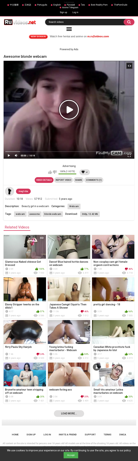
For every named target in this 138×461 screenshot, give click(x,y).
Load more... (69, 413)
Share (78, 180)
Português (42, 5)
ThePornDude (120, 5)
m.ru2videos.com (98, 36)
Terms (107, 434)
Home (15, 434)
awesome (34, 214)
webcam (20, 214)
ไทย (83, 5)
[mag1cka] (9, 191)
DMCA (122, 434)
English (57, 5)
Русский (71, 5)
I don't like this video (55, 172)
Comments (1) (94, 180)
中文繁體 (14, 5)
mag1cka (23, 191)
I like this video (50, 172)
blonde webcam (52, 214)
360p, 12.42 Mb (90, 214)
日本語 (28, 5)
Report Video (63, 180)
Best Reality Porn (99, 5)
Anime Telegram (70, 7)
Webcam (74, 206)
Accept (71, 455)
